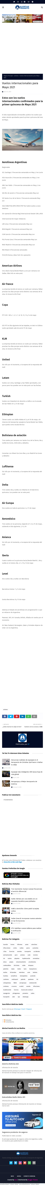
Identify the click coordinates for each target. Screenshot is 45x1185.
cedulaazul (15, 979)
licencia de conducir (27, 990)
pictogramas (16, 993)
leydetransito (26, 958)
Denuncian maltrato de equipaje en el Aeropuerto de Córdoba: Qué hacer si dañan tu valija (27, 762)
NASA (15, 983)
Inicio (12, 1176)
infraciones (36, 986)
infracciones (6, 948)
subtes (22, 948)
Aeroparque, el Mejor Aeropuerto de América (24, 783)
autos (26, 944)
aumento (32, 976)
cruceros (14, 986)
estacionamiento (21, 962)
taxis (25, 969)
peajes (11, 962)
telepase (30, 965)
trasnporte (6, 997)
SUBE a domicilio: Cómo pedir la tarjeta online (25, 910)
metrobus (22, 972)
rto (37, 979)
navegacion (6, 993)
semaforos (14, 976)
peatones (31, 979)
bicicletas (16, 965)
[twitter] (14, 2)
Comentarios (9, 1022)
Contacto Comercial (29, 1176)
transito (5, 944)
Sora (15, 1180)
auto (28, 972)
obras (5, 962)
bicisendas (13, 972)
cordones (6, 986)
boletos (35, 972)
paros (28, 948)
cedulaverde (33, 983)
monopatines (23, 976)
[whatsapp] (22, 2)
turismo (35, 955)
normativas (36, 958)
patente (23, 979)
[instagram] (18, 2)
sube (29, 955)
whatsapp (25, 997)
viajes (13, 969)
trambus (5, 976)
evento (28, 986)
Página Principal (8, 75)
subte (23, 965)
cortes (15, 948)
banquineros (33, 969)
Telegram (29, 1009)
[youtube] (24, 1162)
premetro (25, 993)
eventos (19, 951)
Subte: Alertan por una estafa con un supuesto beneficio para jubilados (24, 900)
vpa (19, 997)
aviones (16, 75)
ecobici (21, 986)
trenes (12, 944)
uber (13, 997)
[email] (28, 2)
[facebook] (24, 2)
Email (23, 1009)
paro (16, 955)
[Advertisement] (22, 47)
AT (28, 744)
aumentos (35, 948)
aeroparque (22, 983)
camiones (6, 979)
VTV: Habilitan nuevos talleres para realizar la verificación (26, 929)
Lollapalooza (7, 983)
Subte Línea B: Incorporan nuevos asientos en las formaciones (26, 919)
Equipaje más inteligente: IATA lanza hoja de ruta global (26, 773)
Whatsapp (17, 1009)
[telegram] (32, 2)
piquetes (16, 958)
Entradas (8, 1020)
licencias (11, 951)
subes (32, 993)
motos (19, 969)
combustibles (7, 965)
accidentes (37, 951)
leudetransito (7, 990)
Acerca (19, 1176)
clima (4, 951)
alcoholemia (32, 962)
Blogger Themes (33, 1180)
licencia (16, 990)
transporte (28, 951)
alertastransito (7, 955)
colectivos (34, 944)
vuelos (10, 958)
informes (19, 944)
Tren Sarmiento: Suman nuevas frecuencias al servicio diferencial (26, 890)
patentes (5, 969)
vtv (4, 958)
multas (5, 972)
